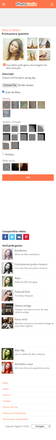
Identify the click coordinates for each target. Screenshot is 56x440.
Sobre (6, 388)
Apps (5, 382)
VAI (28, 177)
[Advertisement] (28, 17)
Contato (7, 401)
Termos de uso (10, 406)
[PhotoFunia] (27, 4)
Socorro (7, 394)
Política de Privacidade (14, 413)
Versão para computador (15, 419)
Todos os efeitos (11, 30)
